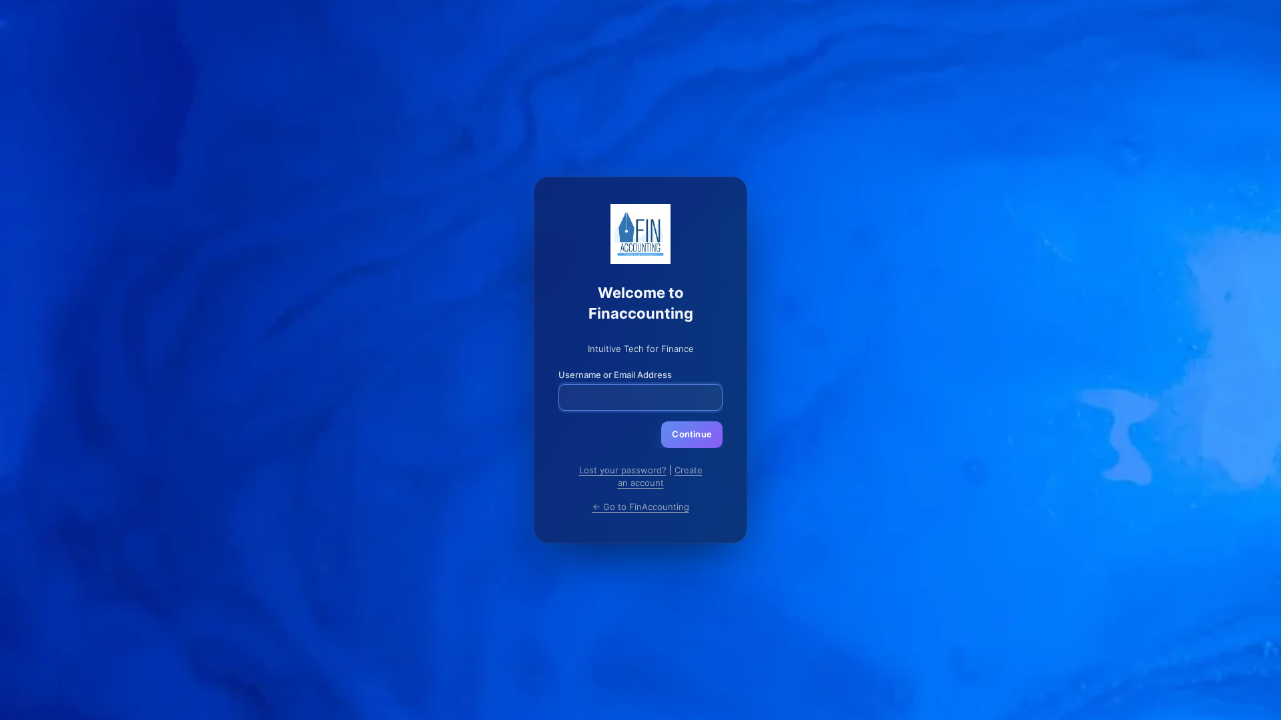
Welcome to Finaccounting (640, 234)
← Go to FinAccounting (640, 506)
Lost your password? (623, 470)
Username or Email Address (615, 374)
